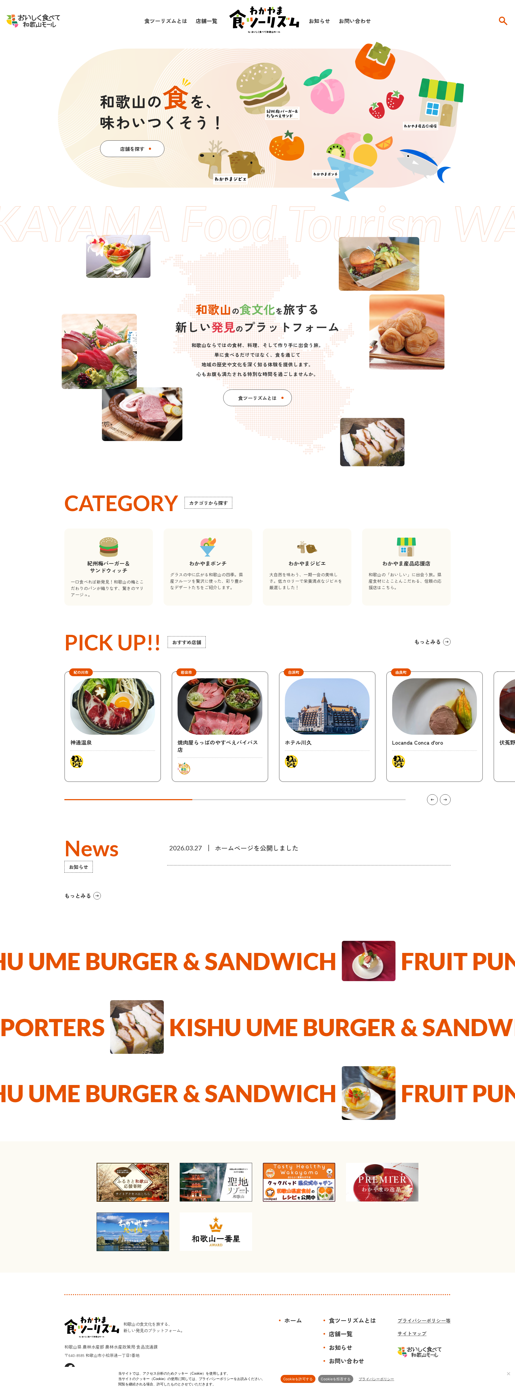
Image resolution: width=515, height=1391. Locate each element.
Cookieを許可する (298, 1379)
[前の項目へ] (432, 799)
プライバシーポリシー (376, 1379)
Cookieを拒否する (336, 1379)
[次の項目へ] (445, 799)
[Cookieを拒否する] (508, 1373)
